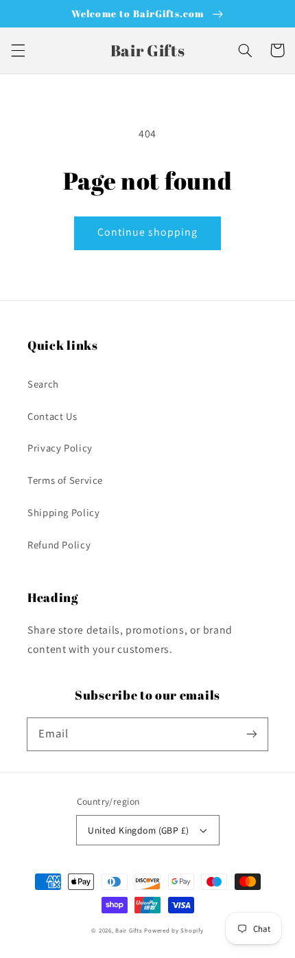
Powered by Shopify (173, 930)
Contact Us (52, 416)
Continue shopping (147, 232)
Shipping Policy (63, 512)
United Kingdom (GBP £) (138, 830)
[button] (18, 50)
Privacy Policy (60, 447)
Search (43, 383)
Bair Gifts (128, 930)
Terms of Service (65, 480)
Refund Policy (59, 544)
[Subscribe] (252, 734)
